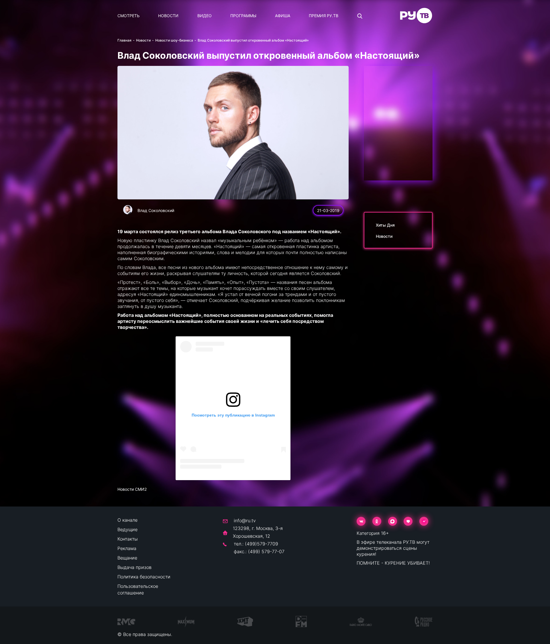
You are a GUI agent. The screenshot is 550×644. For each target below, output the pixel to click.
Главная (124, 40)
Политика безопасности (143, 577)
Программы (243, 15)
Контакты (127, 539)
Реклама (126, 548)
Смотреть (128, 15)
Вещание (127, 558)
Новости (168, 15)
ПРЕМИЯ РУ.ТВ (323, 15)
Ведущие (127, 529)
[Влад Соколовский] (127, 209)
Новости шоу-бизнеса (174, 40)
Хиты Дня (385, 225)
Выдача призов (134, 567)
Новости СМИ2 (132, 489)
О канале (127, 520)
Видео (204, 15)
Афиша (282, 15)
